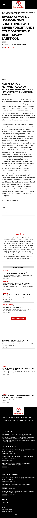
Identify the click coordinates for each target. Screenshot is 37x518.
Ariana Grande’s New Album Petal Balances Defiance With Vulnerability (18, 306)
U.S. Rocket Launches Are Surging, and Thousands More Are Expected (16, 272)
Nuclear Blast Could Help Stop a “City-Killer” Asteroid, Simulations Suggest (16, 295)
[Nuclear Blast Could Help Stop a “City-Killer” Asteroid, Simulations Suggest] (18, 384)
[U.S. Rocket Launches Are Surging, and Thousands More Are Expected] (18, 329)
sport (8, 12)
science (5, 270)
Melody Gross (9, 47)
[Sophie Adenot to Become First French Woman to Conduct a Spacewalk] (18, 356)
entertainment (8, 304)
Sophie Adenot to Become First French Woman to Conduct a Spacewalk (16, 284)
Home (3, 12)
